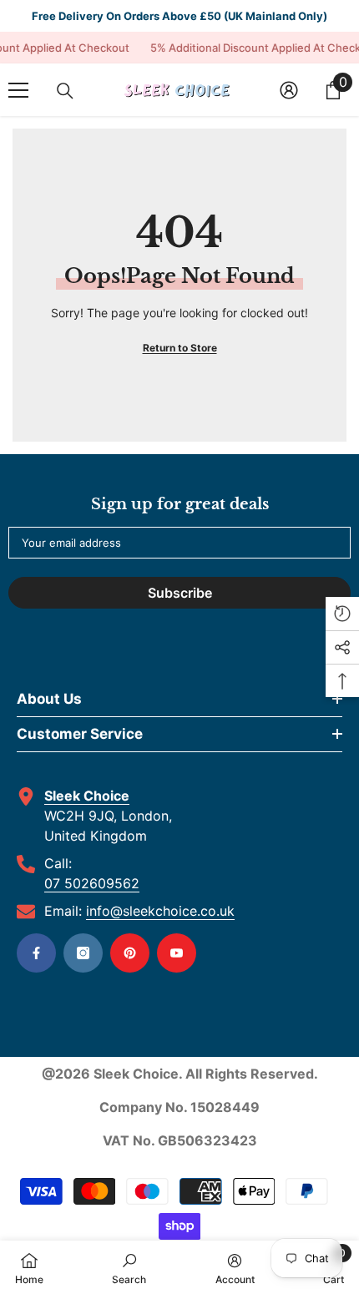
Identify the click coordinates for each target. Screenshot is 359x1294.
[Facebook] (36, 953)
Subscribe (180, 592)
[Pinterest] (129, 953)
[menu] (18, 90)
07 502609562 (91, 883)
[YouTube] (176, 953)
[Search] (65, 91)
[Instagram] (83, 953)
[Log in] (289, 90)
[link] (129, 1267)
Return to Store (180, 347)
